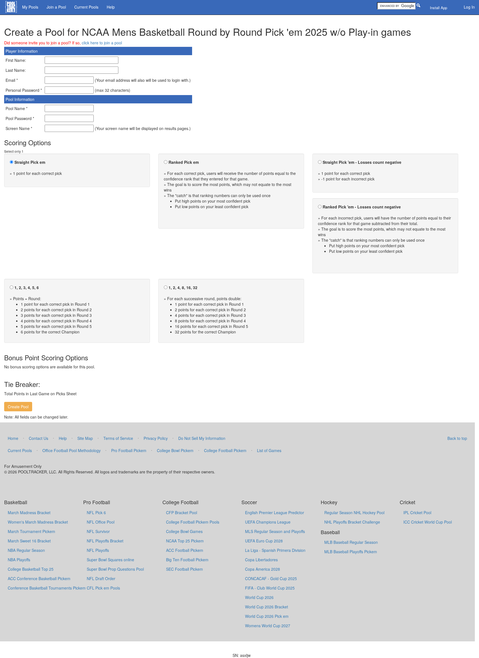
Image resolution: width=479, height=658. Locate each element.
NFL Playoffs (98, 550)
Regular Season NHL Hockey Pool (354, 512)
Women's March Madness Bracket (38, 522)
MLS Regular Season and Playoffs (275, 531)
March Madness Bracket (29, 512)
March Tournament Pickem (31, 531)
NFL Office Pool (100, 522)
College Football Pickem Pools (192, 522)
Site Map (85, 438)
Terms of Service (118, 438)
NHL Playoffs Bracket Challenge (352, 522)
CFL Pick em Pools (103, 588)
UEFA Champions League (268, 522)
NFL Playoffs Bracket (105, 541)
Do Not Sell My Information (201, 438)
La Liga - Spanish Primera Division (275, 550)
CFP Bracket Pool (181, 512)
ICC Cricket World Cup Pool (427, 522)
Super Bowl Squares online (110, 559)
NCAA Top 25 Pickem (185, 541)
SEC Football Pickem (184, 569)
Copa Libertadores (261, 559)
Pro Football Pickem (128, 450)
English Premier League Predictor (274, 512)
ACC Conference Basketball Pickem (39, 578)
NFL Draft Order (101, 578)
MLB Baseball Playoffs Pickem (350, 551)
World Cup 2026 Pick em (267, 616)
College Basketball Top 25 (30, 569)
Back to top (457, 438)
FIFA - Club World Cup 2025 (270, 588)
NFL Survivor (98, 531)
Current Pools (86, 7)
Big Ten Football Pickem (187, 559)
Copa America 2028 (262, 569)
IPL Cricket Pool (417, 512)
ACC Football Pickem (184, 550)
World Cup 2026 (259, 597)
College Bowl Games (184, 531)
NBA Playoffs (19, 559)
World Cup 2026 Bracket (266, 606)
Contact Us (38, 438)
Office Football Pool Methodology (71, 450)
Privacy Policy (156, 438)
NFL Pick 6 (96, 512)
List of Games (269, 450)
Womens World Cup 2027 (267, 625)
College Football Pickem (225, 450)
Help (111, 7)
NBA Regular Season (26, 550)
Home (13, 438)
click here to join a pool (102, 42)
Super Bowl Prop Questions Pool (115, 569)
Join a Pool (56, 7)
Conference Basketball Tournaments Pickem (47, 588)
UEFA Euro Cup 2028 (264, 541)
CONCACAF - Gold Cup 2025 (271, 578)
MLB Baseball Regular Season (351, 542)
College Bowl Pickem (175, 450)
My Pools (30, 7)
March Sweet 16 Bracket (29, 541)
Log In (469, 7)
